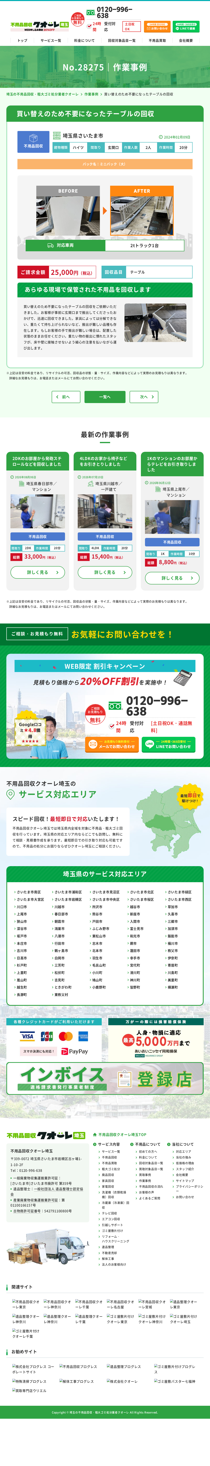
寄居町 (173, 965)
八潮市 (60, 935)
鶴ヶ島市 (61, 950)
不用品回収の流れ (151, 1186)
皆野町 (135, 987)
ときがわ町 (63, 987)
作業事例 (145, 1181)
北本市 (97, 950)
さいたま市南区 (29, 891)
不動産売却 (109, 1253)
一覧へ (105, 396)
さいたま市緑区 (180, 891)
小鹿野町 (99, 987)
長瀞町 (22, 994)
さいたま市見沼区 (106, 891)
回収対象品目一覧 (122, 40)
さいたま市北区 (142, 891)
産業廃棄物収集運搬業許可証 (35, 1199)
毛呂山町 (99, 965)
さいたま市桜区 (142, 899)
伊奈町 (173, 957)
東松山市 (99, 935)
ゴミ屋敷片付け (112, 1230)
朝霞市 (60, 921)
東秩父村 (61, 994)
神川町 (135, 979)
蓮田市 (135, 950)
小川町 (97, 972)
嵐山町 (22, 979)
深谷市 (22, 928)
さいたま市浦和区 (68, 891)
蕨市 (133, 943)
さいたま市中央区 (106, 899)
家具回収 (108, 1181)
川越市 (60, 906)
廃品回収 (108, 1175)
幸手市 (135, 957)
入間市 (135, 921)
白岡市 (60, 957)
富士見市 (137, 928)
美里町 (173, 979)
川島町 (173, 972)
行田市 (60, 943)
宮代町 (135, 965)
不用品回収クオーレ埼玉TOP (122, 1134)
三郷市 (173, 921)
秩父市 (173, 950)
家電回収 (108, 1186)
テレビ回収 (109, 1213)
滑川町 (135, 972)
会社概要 (186, 40)
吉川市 (22, 950)
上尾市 (22, 913)
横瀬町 (173, 987)
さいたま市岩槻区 (68, 899)
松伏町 (60, 972)
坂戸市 (22, 935)
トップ (22, 40)
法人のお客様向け (114, 1264)
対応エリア (183, 1151)
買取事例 (145, 1175)
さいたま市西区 (180, 899)
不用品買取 (157, 40)
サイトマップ (185, 1181)
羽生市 (97, 957)
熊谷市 (97, 913)
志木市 (97, 943)
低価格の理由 (185, 1163)
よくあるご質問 (149, 1198)
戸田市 (97, 921)
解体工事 (108, 1258)
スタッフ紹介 (185, 1169)
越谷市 (135, 906)
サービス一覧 (51, 40)
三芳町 (60, 965)
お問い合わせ (185, 1197)
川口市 (22, 906)
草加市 (173, 906)
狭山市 (22, 921)
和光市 (135, 935)
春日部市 (61, 913)
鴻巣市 (60, 928)
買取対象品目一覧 (151, 1169)
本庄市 (22, 943)
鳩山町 (97, 979)
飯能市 (173, 935)
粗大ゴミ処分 (111, 1169)
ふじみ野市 (101, 928)
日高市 (22, 957)
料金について (84, 40)
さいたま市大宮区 (30, 899)
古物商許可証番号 (27, 1210)
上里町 (22, 972)
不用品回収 (109, 1157)
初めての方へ (148, 1151)
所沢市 (97, 906)
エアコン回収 (111, 1219)
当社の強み (183, 1157)
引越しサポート (112, 1225)
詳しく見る (37, 572)
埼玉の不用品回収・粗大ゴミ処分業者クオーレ (99, 1412)
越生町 (22, 987)
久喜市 (173, 913)
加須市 (173, 928)
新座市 (135, 913)
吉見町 (60, 979)
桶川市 (173, 943)
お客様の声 (146, 1192)
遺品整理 (108, 1247)
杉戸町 (22, 965)
